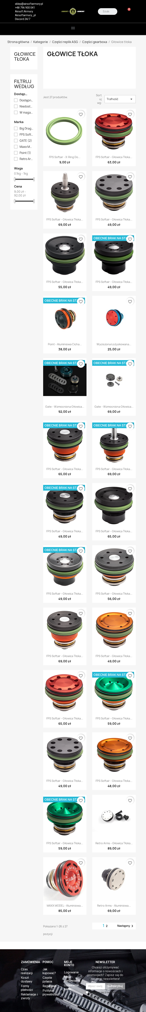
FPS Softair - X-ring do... (64, 157)
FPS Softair (26, 135)
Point (25, 153)
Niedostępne (26, 106)
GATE (26, 141)
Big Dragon (26, 128)
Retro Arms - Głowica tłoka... (114, 843)
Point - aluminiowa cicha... (65, 344)
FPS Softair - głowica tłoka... (114, 157)
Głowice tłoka (25, 56)
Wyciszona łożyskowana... (114, 344)
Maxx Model (26, 147)
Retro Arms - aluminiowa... (114, 905)
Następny (126, 926)
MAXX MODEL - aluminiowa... (65, 905)
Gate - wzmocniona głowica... (64, 406)
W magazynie (26, 113)
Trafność (120, 99)
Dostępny (26, 100)
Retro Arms (26, 159)
